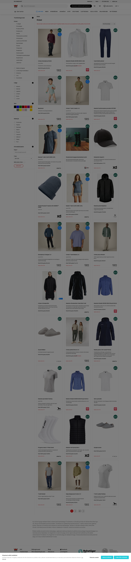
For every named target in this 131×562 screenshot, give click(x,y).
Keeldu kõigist (107, 557)
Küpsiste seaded (94, 557)
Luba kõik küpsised (121, 557)
